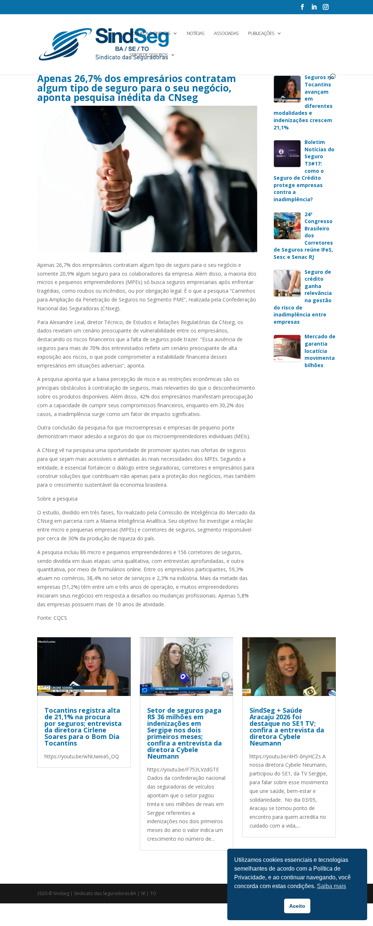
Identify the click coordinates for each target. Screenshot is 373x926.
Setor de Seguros (148, 55)
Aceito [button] (297, 906)
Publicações (261, 33)
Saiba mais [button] (331, 886)
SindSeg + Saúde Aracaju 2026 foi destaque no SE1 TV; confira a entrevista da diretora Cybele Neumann (287, 726)
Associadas (226, 33)
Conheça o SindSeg (149, 33)
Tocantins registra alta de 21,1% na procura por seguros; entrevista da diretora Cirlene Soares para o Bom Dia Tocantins (83, 726)
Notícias (195, 33)
